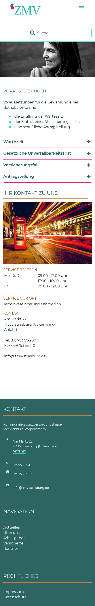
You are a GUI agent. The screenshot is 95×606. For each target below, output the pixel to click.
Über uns (11, 533)
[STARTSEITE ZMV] (25, 9)
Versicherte (13, 543)
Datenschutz (14, 597)
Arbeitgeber (14, 538)
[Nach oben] (86, 597)
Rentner (10, 548)
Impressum (13, 592)
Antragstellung (18, 176)
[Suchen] (32, 32)
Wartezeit (13, 141)
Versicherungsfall (20, 165)
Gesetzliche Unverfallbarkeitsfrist (37, 153)
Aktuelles (11, 527)
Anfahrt (10, 330)
